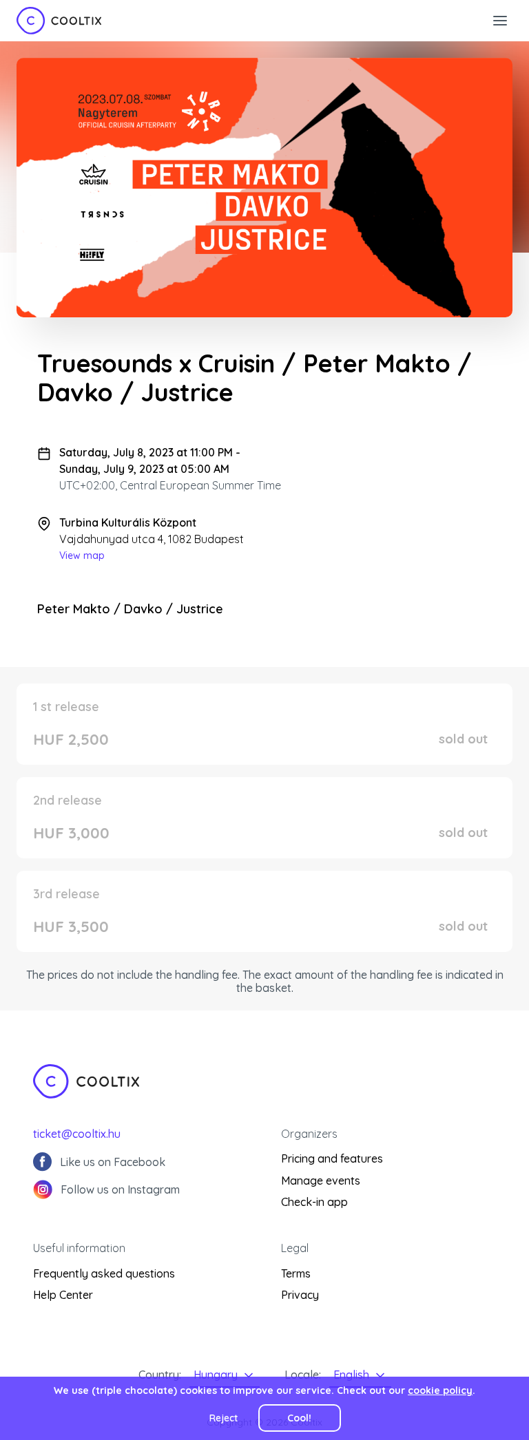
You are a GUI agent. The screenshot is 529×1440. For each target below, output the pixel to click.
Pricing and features (332, 1158)
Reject (223, 1418)
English (351, 1374)
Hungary (216, 1374)
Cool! (299, 1418)
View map (82, 555)
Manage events (320, 1180)
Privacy (300, 1295)
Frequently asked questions (104, 1273)
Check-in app (314, 1202)
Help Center (63, 1295)
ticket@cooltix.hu (77, 1133)
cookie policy (440, 1390)
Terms (296, 1273)
